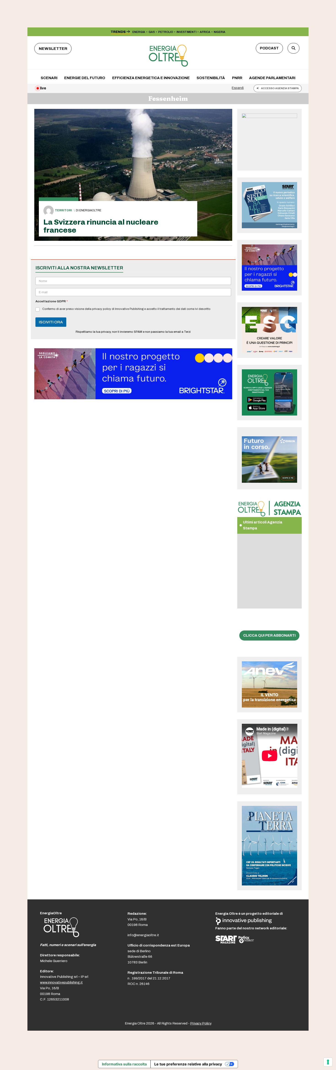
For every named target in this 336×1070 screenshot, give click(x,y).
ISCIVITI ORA (51, 322)
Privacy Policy (200, 1023)
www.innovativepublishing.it (61, 982)
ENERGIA (138, 32)
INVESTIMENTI (186, 32)
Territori (63, 210)
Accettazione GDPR (51, 301)
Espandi (238, 88)
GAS (152, 32)
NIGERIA (219, 32)
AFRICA (205, 32)
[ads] (133, 398)
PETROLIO (165, 32)
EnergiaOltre (90, 210)
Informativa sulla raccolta (124, 1064)
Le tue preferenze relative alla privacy (188, 1064)
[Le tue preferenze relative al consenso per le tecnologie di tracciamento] (328, 1062)
